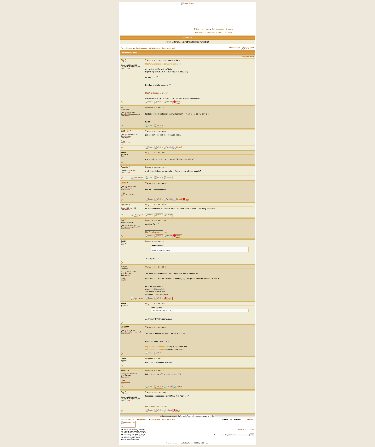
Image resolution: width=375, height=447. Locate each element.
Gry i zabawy (155, 48)
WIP (122, 144)
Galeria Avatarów (216, 32)
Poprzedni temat (234, 47)
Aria (164, 99)
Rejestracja (202, 32)
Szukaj (206, 29)
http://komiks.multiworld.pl (155, 349)
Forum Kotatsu (127, 48)
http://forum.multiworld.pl (155, 347)
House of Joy (125, 142)
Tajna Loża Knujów (127, 194)
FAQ (198, 29)
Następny (251, 49)
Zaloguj (229, 32)
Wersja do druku (248, 56)
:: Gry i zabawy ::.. (141, 48)
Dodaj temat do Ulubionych (245, 429)
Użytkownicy (219, 29)
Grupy (230, 29)
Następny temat (248, 47)
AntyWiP (124, 280)
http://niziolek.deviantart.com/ (156, 93)
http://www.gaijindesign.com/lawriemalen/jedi (163, 64)
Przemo (190, 443)
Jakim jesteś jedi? (169, 48)
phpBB (177, 443)
